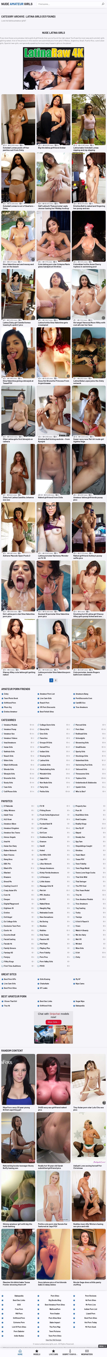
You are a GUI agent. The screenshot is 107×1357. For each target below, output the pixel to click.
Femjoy (19, 957)
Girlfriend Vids (46, 1006)
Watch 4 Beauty (91, 930)
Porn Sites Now (55, 1318)
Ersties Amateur (10, 712)
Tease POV (91, 859)
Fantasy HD (19, 952)
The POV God (91, 886)
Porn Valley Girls (55, 961)
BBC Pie (19, 864)
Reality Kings (91, 824)
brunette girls (19, 778)
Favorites (55, 738)
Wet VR (91, 939)
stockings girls (91, 756)
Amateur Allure (19, 824)
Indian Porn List (90, 1309)
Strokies (91, 850)
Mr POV (55, 899)
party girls (55, 787)
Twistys (91, 917)
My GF (78, 979)
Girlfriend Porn (10, 703)
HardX (55, 846)
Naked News (55, 904)
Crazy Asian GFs (19, 890)
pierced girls (91, 725)
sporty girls (91, 751)
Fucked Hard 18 (55, 824)
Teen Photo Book (11, 698)
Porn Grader (55, 1313)
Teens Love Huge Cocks (91, 873)
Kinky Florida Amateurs (55, 873)
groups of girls (55, 742)
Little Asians (55, 881)
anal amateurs (19, 742)
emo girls (55, 734)
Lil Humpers (55, 877)
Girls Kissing (45, 979)
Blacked (19, 873)
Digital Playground (19, 904)
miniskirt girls (55, 774)
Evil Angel (19, 917)
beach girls (19, 756)
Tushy (91, 913)
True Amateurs (82, 707)
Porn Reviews (90, 1296)
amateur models (19, 725)
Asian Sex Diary (19, 846)
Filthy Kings (19, 961)
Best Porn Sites (10, 988)
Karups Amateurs (55, 868)
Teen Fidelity (91, 864)
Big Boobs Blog (55, 1300)
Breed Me (19, 881)
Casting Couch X (19, 886)
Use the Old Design (53, 1340)
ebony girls (55, 729)
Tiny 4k (91, 895)
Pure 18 (91, 810)
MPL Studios (55, 895)
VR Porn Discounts (47, 707)
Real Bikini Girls (91, 815)
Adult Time (19, 815)
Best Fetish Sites (47, 712)
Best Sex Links (46, 1001)
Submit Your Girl (70, 1354)
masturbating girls (55, 769)
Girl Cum (55, 833)
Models (36, 1354)
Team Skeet (91, 855)
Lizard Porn (90, 1313)
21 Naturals (19, 806)
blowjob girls (19, 774)
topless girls (91, 778)
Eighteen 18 (19, 908)
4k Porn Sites (90, 1300)
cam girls (19, 787)
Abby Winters (19, 810)
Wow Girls (91, 948)
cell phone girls (19, 791)
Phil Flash (55, 944)
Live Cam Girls (46, 698)
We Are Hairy (91, 935)
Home (20, 1354)
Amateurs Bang (82, 694)
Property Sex (91, 806)
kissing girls (55, 756)
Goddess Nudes (55, 837)
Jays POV (55, 859)
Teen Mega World (91, 868)
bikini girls (19, 760)
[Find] (103, 4)
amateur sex (19, 734)
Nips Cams (80, 983)
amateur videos (19, 738)
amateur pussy (19, 729)
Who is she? (91, 791)
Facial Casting (19, 939)
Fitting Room (55, 810)
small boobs (91, 747)
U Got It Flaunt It (91, 921)
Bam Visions (19, 855)
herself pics (55, 747)
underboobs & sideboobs (91, 782)
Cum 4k (19, 895)
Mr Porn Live (91, 1305)
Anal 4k (19, 841)
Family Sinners (19, 948)
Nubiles (55, 930)
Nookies (55, 926)
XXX (19, 1305)
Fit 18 (55, 806)
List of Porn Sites (19, 1327)
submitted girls (91, 760)
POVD (55, 966)
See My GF (91, 828)
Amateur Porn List (47, 694)
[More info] (33, 143)
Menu (101, 1346)
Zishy (6, 694)
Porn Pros (55, 957)
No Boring (55, 921)
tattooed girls (91, 769)
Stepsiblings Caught (91, 846)
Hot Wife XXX (55, 855)
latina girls (55, 760)
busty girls (19, 782)
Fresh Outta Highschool (55, 815)
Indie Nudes (19, 1336)
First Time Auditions (19, 966)
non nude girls (55, 782)
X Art (91, 952)
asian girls (19, 747)
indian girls (55, 751)
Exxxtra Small (19, 935)
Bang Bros (19, 859)
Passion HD (55, 939)
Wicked (91, 944)
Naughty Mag (55, 908)
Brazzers (19, 877)
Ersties (19, 913)
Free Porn (19, 1309)
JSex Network (55, 864)
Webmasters (87, 1354)
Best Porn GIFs (10, 979)
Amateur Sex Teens (19, 833)
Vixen (91, 926)
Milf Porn (19, 1313)
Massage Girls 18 (55, 886)
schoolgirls (91, 738)
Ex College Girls (19, 921)
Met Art (55, 890)
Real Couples (91, 819)
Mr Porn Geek (90, 1327)
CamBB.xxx (80, 703)
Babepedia (80, 1006)
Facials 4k (19, 944)
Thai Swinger (91, 881)
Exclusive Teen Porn (19, 926)
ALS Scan (19, 819)
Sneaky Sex (91, 837)
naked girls (55, 778)
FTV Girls (55, 819)
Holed (55, 850)
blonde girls (19, 769)
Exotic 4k (19, 930)
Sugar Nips (80, 1001)
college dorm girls (55, 725)
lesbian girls (55, 765)
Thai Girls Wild (91, 877)
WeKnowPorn (54, 1309)
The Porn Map (54, 1327)
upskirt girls (91, 787)
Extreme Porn (19, 1322)
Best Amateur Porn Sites (55, 1305)
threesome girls (91, 774)
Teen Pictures (55, 1331)
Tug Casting (91, 908)
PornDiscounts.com (84, 698)
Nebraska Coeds (55, 913)
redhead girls (91, 734)
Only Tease (55, 935)
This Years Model (91, 890)
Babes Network (19, 850)
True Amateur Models (91, 899)
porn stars (91, 729)
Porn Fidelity (55, 952)
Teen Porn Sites (55, 1336)
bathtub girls (19, 751)
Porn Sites (55, 1296)
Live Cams (53, 1354)
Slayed (91, 833)
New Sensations (55, 917)
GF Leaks (55, 828)
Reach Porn (44, 703)
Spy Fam (91, 841)
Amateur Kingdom (19, 828)
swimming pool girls (91, 765)
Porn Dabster (19, 1331)
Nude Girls (16, 4)
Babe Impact (55, 1322)
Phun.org (8, 707)
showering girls (91, 742)
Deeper (19, 899)
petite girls (55, 791)
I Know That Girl (10, 1001)
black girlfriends (19, 765)
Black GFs (19, 868)
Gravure (55, 841)
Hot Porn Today (91, 1322)
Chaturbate (44, 983)
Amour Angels (19, 837)
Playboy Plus (55, 948)
